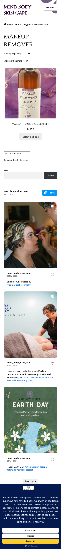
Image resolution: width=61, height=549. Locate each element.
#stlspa (34, 377)
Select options (31, 136)
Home (10, 24)
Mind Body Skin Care (17, 10)
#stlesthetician (46, 377)
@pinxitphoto (23, 377)
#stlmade (11, 380)
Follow (52, 192)
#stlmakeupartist (25, 470)
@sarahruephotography (18, 285)
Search (7, 170)
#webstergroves (24, 380)
